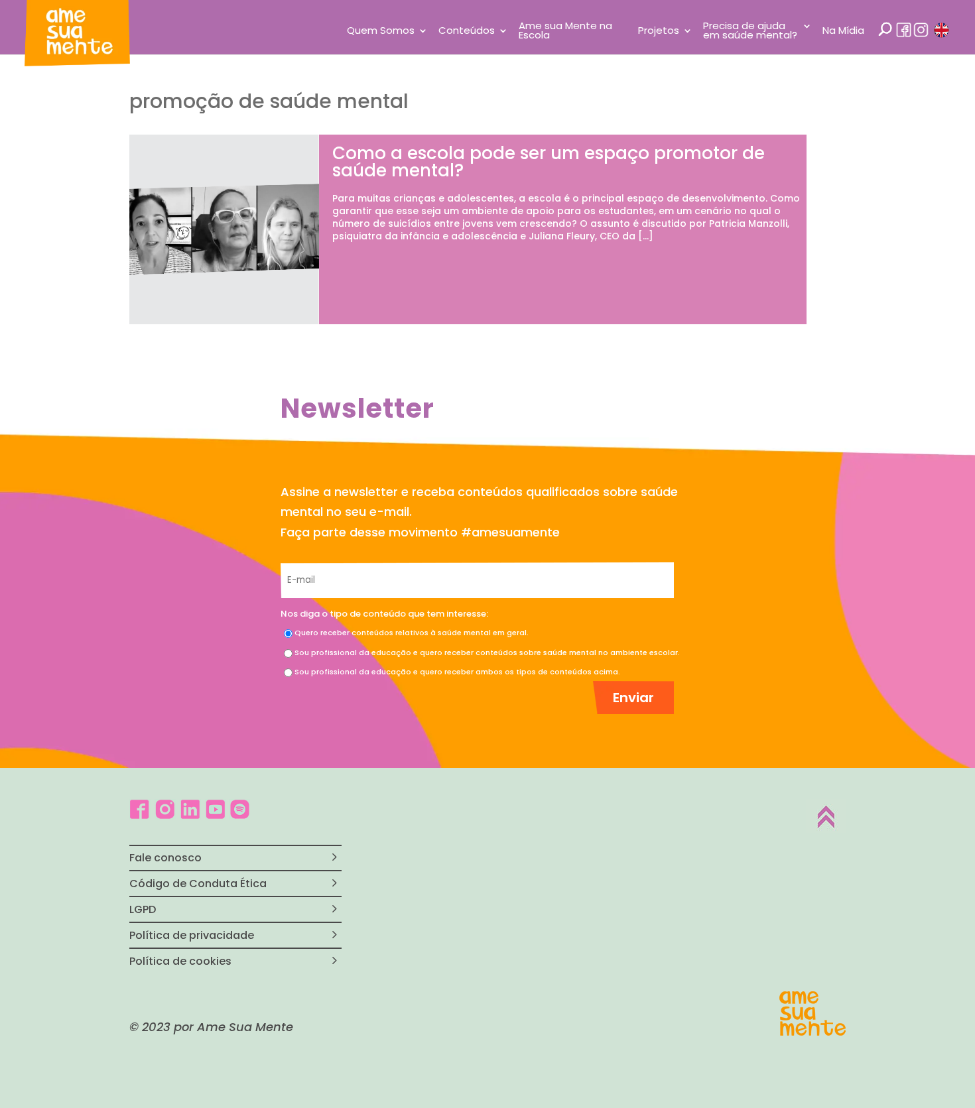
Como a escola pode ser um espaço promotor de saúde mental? (548, 161)
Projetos (658, 31)
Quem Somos (381, 31)
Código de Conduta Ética (198, 883)
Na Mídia (843, 31)
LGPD (142, 909)
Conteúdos (466, 31)
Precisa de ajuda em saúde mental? (750, 31)
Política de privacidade (191, 935)
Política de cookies (180, 961)
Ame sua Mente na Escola (565, 31)
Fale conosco (165, 857)
